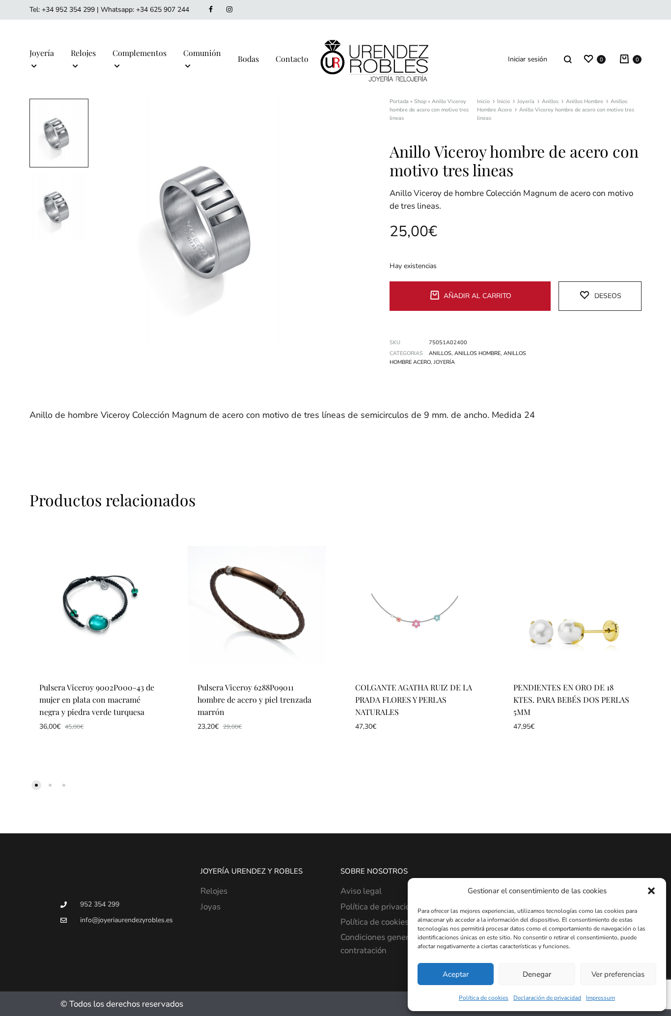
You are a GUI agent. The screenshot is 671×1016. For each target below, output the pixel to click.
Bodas (248, 59)
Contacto (292, 59)
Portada (399, 101)
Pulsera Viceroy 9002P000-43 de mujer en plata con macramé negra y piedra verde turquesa (96, 699)
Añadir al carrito (477, 296)
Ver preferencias (617, 974)
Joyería (41, 53)
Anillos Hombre (584, 101)
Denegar (537, 974)
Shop (420, 101)
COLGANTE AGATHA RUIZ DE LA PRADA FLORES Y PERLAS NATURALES (413, 699)
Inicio (483, 101)
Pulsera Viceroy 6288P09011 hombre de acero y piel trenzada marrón (254, 699)
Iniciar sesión (527, 59)
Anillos (550, 101)
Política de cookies (483, 998)
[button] (651, 891)
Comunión (202, 53)
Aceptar (456, 974)
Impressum (600, 998)
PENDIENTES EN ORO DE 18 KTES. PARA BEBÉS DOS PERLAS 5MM (571, 699)
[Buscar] (568, 59)
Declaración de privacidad (547, 998)
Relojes (83, 53)
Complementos (139, 53)
